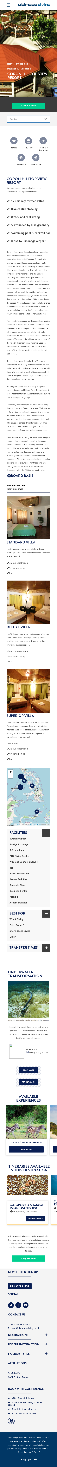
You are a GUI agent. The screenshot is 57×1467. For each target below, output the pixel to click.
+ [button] (11, 771)
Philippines (22, 63)
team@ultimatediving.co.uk (25, 1328)
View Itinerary (35, 1218)
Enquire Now (28, 105)
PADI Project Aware (18, 1376)
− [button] (11, 776)
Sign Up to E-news (19, 1286)
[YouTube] (25, 1306)
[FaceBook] (18, 1306)
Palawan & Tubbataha (19, 68)
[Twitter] (11, 1306)
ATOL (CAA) (14, 1372)
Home (10, 63)
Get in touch (29, 1082)
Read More (28, 1070)
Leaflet (17, 824)
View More (26, 1149)
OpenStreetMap (35, 824)
